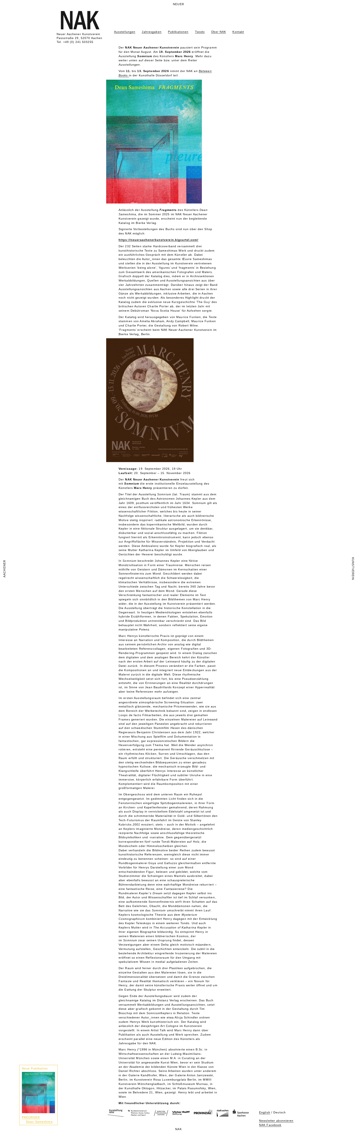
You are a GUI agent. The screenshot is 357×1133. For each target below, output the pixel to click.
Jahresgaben (151, 31)
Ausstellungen (125, 31)
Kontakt (238, 31)
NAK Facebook (270, 1125)
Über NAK (218, 31)
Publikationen (178, 31)
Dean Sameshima (39, 1121)
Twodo (200, 31)
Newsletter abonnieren (276, 1120)
